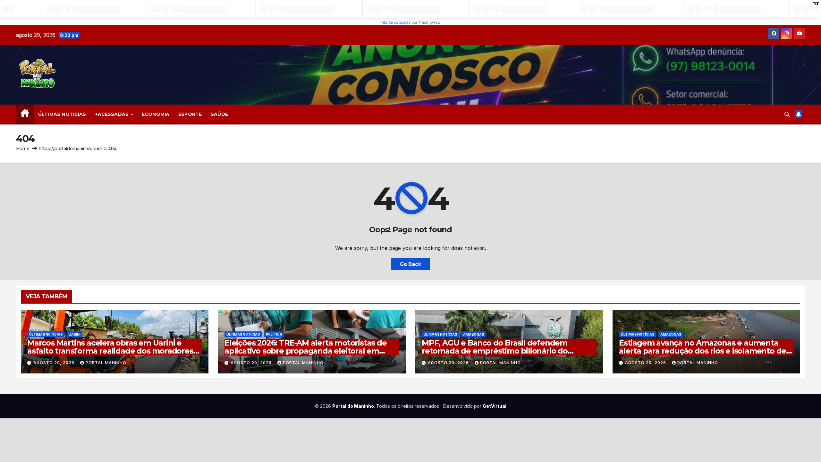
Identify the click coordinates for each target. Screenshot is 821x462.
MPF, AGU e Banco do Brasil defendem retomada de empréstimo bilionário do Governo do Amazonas (495, 351)
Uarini (74, 334)
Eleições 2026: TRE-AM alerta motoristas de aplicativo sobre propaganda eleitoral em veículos (305, 351)
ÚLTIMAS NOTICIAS (62, 114)
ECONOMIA (155, 114)
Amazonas (473, 334)
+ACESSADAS (112, 114)
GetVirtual (494, 406)
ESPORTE (190, 114)
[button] (787, 114)
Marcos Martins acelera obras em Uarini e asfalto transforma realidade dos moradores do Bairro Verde (110, 351)
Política (274, 334)
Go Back (410, 264)
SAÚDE (219, 114)
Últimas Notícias (46, 334)
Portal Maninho (106, 362)
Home (23, 148)
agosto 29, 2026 (54, 362)
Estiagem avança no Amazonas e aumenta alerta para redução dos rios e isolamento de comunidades (702, 351)
